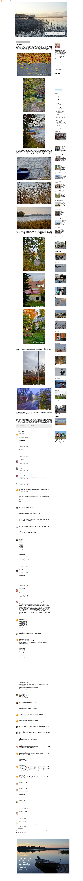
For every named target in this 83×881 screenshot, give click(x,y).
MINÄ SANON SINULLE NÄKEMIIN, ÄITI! (60, 112)
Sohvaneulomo (21, 821)
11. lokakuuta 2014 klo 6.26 (23, 463)
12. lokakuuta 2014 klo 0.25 (23, 697)
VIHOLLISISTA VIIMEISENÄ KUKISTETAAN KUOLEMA (61, 123)
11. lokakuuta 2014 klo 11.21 (23, 534)
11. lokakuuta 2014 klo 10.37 (23, 521)
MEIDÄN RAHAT (63, 175)
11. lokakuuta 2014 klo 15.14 (23, 614)
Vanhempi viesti (49, 830)
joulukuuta (58, 104)
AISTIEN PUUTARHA (62, 230)
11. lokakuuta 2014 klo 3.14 (23, 456)
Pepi (19, 525)
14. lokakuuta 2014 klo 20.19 (23, 791)
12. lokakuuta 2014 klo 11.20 (23, 709)
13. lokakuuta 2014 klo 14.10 (23, 779)
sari (19, 473)
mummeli (20, 459)
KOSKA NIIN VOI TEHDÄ (60, 116)
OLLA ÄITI (62, 211)
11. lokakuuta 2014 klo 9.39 (23, 508)
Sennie (20, 725)
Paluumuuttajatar (21, 599)
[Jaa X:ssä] (32, 425)
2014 (57, 103)
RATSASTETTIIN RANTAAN (63, 221)
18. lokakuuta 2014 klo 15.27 (23, 818)
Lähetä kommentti (20, 828)
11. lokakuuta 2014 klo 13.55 (23, 585)
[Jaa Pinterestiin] (34, 425)
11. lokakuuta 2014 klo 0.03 (23, 446)
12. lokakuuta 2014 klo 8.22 (23, 703)
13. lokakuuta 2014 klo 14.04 (23, 772)
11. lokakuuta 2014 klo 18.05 (23, 645)
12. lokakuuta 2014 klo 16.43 (23, 727)
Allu (19, 538)
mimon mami (21, 481)
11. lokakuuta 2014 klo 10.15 (23, 514)
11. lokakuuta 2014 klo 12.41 (23, 566)
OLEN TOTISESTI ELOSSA (60, 117)
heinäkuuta (58, 128)
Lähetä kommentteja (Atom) (22, 832)
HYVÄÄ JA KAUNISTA (62, 166)
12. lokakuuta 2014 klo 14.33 (23, 721)
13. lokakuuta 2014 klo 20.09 (23, 785)
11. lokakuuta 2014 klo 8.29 (23, 491)
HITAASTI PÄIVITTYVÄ (62, 203)
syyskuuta (58, 125)
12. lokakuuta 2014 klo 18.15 (23, 734)
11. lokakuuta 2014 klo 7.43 (23, 478)
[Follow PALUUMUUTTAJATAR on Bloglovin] (58, 90)
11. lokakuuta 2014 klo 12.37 (23, 551)
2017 (57, 99)
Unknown (20, 765)
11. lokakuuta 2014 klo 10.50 (23, 527)
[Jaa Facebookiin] (33, 425)
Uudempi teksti (18, 830)
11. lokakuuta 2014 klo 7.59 (23, 484)
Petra (19, 466)
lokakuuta (58, 107)
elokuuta (58, 126)
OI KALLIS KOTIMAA (59, 110)
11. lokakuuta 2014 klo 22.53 (23, 689)
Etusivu (34, 830)
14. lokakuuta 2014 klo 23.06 (23, 808)
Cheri (19, 745)
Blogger (48, 878)
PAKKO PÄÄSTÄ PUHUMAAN (59, 121)
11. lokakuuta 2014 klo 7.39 (23, 470)
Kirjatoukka (21, 713)
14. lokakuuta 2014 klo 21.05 (23, 797)
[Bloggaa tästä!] (31, 425)
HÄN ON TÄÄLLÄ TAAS (62, 194)
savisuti (20, 632)
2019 (57, 96)
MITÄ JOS (62, 184)
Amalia (20, 433)
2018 (57, 97)
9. (60, 156)
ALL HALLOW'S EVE (59, 108)
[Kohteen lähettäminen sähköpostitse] (30, 425)
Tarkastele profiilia (58, 69)
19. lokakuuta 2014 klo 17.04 (23, 826)
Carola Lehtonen (21, 752)
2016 (57, 100)
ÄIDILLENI (58, 119)
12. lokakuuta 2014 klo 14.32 (23, 715)
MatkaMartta (21, 800)
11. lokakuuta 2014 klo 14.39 (23, 596)
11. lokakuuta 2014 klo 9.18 (23, 502)
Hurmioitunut (21, 487)
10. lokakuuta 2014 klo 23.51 (23, 437)
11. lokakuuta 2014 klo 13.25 (23, 572)
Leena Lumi (21, 588)
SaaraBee (20, 775)
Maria (19, 569)
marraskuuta (59, 106)
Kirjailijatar (20, 731)
